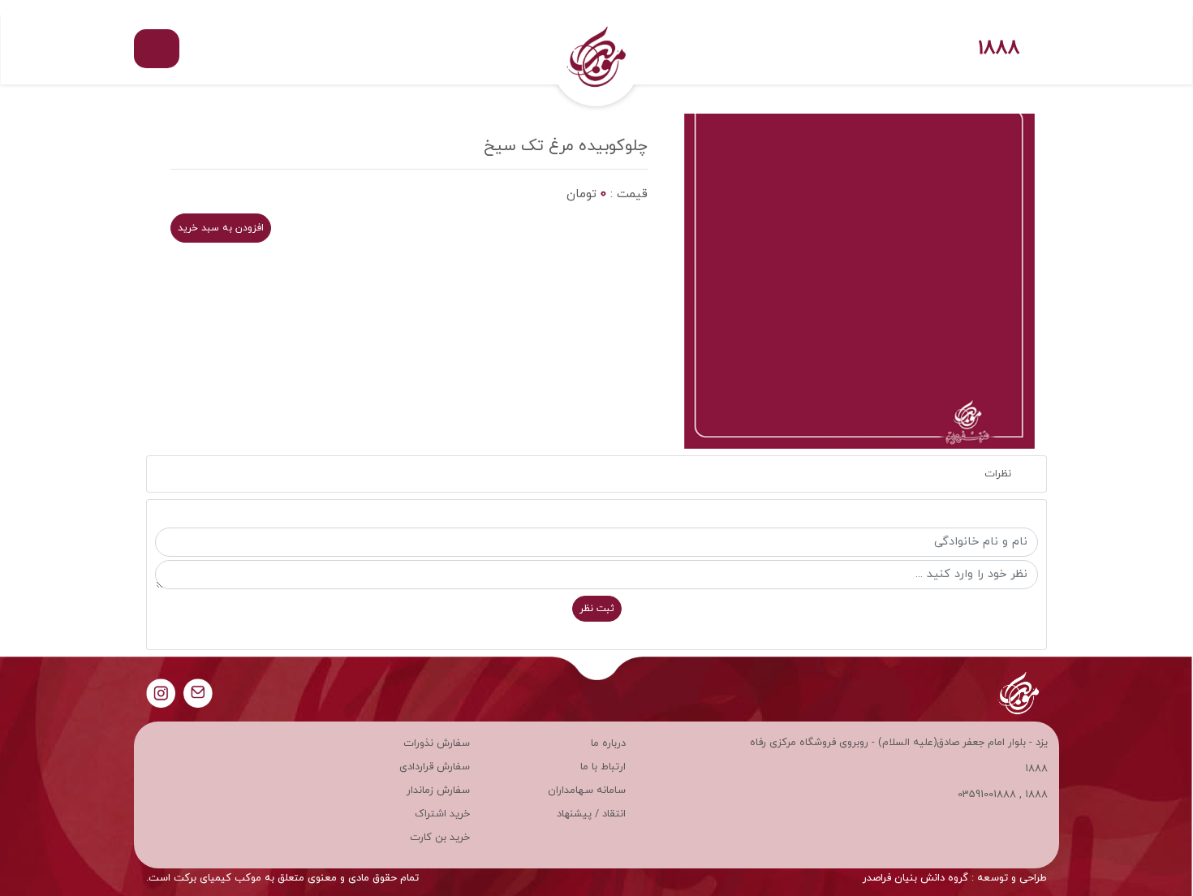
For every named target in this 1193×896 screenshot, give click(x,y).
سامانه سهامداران (587, 790)
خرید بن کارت (440, 837)
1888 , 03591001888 (1003, 794)
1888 (999, 49)
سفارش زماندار (438, 790)
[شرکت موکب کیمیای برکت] (596, 48)
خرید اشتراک (442, 814)
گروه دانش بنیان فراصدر (915, 878)
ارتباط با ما (603, 767)
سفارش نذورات (436, 743)
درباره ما (608, 743)
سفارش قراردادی (434, 767)
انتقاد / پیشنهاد (591, 814)
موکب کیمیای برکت (217, 878)
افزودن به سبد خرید (221, 228)
